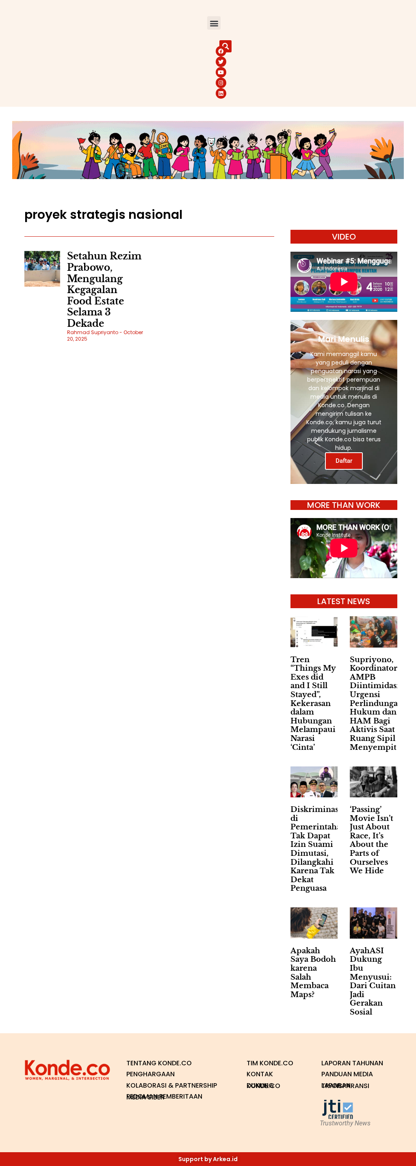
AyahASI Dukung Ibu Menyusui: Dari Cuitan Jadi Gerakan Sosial (373, 981)
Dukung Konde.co (263, 1086)
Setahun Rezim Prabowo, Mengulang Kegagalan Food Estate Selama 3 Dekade (104, 289)
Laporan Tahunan (352, 1063)
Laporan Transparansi (345, 1086)
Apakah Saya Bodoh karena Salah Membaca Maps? (313, 972)
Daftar (344, 460)
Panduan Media (347, 1074)
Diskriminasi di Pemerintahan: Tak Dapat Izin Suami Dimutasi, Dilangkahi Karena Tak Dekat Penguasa (319, 849)
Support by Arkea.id (208, 1159)
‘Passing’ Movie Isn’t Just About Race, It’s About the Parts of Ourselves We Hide (371, 840)
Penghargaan (150, 1074)
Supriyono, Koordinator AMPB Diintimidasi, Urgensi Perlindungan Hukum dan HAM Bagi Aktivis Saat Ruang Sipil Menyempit (376, 703)
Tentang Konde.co (159, 1063)
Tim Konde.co (270, 1063)
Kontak (260, 1074)
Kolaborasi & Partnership (171, 1085)
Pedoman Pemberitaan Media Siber (164, 1097)
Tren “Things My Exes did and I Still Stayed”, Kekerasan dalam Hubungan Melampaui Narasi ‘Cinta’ (313, 703)
